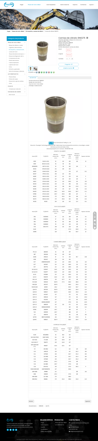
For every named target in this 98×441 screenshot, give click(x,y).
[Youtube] (16, 430)
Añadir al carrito (67, 68)
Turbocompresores (14, 62)
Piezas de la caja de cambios (16, 81)
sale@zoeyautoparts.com (76, 431)
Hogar (42, 422)
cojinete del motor (13, 65)
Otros (10, 67)
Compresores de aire (14, 58)
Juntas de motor (13, 52)
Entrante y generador (14, 69)
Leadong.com (78, 439)
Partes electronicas (14, 60)
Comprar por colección (15, 89)
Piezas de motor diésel (14, 42)
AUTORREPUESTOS (13, 74)
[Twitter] (13, 430)
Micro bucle (12, 94)
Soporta (43, 427)
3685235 (41, 406)
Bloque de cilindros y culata (16, 45)
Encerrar (10, 86)
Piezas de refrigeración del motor (17, 56)
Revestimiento (32, 406)
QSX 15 (47, 406)
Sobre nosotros (44, 425)
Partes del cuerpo (13, 79)
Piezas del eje (12, 77)
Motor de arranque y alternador (17, 71)
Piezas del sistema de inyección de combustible (18, 54)
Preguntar (68, 64)
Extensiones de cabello (14, 92)
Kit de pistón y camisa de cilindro (17, 49)
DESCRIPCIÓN (33, 77)
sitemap (64, 439)
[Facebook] (8, 430)
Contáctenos (44, 429)
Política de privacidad (46, 431)
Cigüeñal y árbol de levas (15, 47)
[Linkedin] (10, 430)
